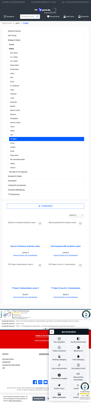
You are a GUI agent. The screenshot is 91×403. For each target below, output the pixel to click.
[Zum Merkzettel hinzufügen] (40, 223)
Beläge (11, 45)
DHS (11, 77)
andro (12, 73)
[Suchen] (37, 16)
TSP (11, 135)
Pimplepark (14, 118)
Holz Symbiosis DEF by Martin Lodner (66, 246)
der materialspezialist (17, 159)
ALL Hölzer (14, 57)
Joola (12, 98)
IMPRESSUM (6, 362)
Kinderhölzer (14, 69)
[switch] (59, 340)
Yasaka (12, 147)
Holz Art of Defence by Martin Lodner (25, 246)
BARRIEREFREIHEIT (46, 354)
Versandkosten (40, 388)
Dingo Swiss (14, 155)
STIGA (12, 127)
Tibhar (12, 131)
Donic (12, 81)
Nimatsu (13, 114)
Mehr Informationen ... (15, 401)
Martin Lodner (15, 110)
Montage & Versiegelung (18, 172)
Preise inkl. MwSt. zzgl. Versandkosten (25, 255)
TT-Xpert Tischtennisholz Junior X (25, 288)
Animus (12, 168)
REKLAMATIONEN (8, 359)
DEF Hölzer (14, 53)
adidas (12, 163)
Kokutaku (13, 102)
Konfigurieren (39, 399)
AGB (3, 368)
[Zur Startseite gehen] (45, 10)
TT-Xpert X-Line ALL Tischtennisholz (65, 288)
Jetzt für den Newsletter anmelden (45, 340)
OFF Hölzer (14, 61)
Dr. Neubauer (14, 86)
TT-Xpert (13, 139)
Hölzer (11, 49)
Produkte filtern (47, 206)
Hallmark (13, 94)
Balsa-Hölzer (14, 65)
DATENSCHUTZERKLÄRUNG (11, 365)
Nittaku (12, 106)
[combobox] (27, 16)
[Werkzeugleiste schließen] (52, 332)
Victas (12, 143)
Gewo (12, 90)
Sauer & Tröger (15, 122)
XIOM (12, 151)
